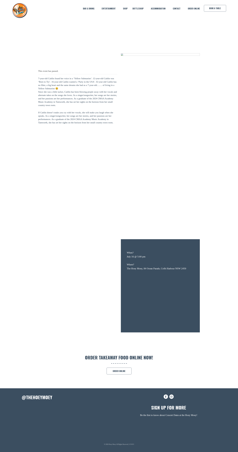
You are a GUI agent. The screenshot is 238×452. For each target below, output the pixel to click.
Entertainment (109, 8)
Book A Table (215, 8)
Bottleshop (138, 8)
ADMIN (131, 444)
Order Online (194, 8)
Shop (125, 8)
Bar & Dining (88, 8)
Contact (176, 8)
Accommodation (158, 8)
